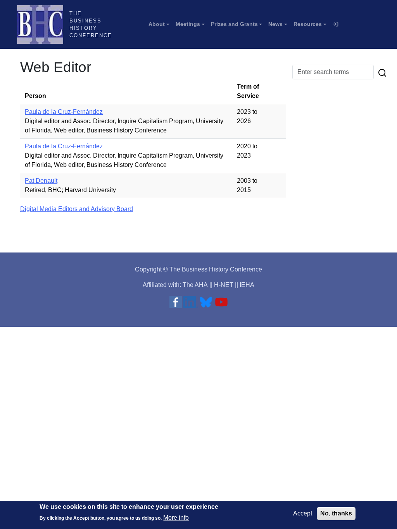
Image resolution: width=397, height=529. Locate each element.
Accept (302, 513)
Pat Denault (41, 180)
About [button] (156, 24)
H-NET (223, 285)
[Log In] (335, 24)
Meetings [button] (188, 24)
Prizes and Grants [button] (234, 24)
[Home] (43, 24)
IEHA (247, 285)
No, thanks (336, 513)
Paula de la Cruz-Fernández (64, 111)
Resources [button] (307, 24)
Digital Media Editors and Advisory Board (76, 209)
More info (176, 517)
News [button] (275, 24)
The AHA (195, 285)
